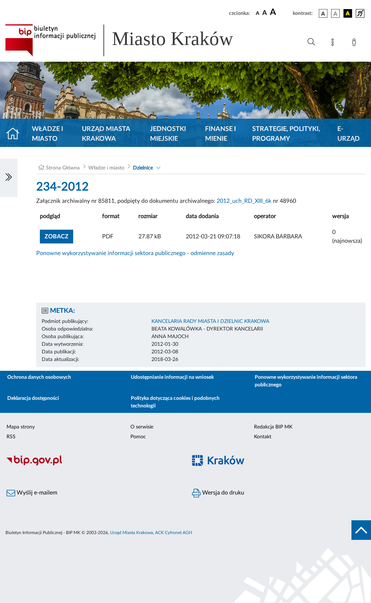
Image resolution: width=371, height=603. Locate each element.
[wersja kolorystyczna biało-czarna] (335, 13)
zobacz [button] (59, 236)
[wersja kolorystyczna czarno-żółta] (347, 13)
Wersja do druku (222, 493)
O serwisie (141, 427)
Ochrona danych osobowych (39, 377)
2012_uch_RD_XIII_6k (244, 201)
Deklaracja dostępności (33, 398)
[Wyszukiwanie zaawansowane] (311, 42)
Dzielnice (143, 168)
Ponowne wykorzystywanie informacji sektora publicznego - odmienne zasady (135, 253)
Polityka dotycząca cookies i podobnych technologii (175, 402)
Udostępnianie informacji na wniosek (172, 377)
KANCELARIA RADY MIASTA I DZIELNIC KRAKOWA (210, 321)
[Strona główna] (15, 134)
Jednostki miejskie (168, 134)
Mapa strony (21, 427)
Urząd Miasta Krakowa (106, 134)
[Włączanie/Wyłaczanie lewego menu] (8, 178)
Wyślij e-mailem (36, 493)
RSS (11, 436)
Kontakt (262, 436)
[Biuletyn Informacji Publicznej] (92, 464)
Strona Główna (63, 168)
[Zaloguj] (355, 43)
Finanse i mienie (220, 134)
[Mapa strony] (334, 43)
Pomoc (138, 436)
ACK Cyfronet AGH (173, 532)
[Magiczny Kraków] (278, 465)
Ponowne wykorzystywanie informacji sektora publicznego (306, 381)
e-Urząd (348, 134)
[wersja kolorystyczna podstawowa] (323, 13)
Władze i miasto (47, 134)
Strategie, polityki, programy (286, 134)
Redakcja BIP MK (273, 427)
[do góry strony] (361, 530)
